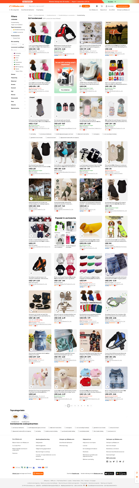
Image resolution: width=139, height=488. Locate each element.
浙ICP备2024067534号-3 (110, 485)
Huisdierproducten (51, 15)
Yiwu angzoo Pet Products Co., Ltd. (88, 248)
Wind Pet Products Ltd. (34, 361)
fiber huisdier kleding (98, 431)
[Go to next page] (91, 405)
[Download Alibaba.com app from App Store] (109, 473)
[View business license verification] (84, 485)
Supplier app (75, 473)
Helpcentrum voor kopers (89, 442)
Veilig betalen (39, 442)
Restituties (85, 451)
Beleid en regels (40, 459)
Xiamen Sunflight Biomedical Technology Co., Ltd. (65, 172)
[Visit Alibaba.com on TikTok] (123, 461)
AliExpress (46, 480)
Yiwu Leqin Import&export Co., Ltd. (62, 321)
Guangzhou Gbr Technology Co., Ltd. (38, 284)
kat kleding (33, 134)
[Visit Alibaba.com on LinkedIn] (110, 461)
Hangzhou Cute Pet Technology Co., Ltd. (115, 321)
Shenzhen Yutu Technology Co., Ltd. (88, 173)
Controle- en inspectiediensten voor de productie (46, 455)
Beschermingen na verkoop (43, 451)
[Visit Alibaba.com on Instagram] (117, 461)
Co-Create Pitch (16, 445)
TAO (82, 480)
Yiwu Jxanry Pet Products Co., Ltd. (88, 91)
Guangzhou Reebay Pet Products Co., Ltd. (64, 284)
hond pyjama (96, 134)
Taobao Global (76, 480)
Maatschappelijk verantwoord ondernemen (19, 449)
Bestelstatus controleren (112, 448)
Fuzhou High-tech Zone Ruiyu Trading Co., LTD (91, 128)
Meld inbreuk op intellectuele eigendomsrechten (90, 455)
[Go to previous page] (65, 405)
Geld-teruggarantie (40, 445)
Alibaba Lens (15, 473)
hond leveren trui (112, 431)
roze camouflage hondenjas (110, 134)
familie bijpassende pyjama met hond (64, 134)
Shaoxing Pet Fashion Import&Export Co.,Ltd (65, 128)
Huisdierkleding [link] (81, 15)
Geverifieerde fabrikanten (65, 442)
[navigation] (18, 211)
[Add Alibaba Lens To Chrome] (38, 473)
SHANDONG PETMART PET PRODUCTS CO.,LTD (65, 360)
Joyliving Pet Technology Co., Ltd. (113, 360)
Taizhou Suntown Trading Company (114, 173)
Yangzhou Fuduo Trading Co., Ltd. (37, 209)
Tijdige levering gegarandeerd (43, 448)
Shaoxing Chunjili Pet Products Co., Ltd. (115, 53)
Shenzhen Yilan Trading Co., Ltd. (87, 209)
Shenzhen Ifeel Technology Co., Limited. (39, 91)
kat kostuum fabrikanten (45, 134)
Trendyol (86, 480)
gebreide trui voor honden (37, 137)
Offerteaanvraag (63, 445)
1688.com (53, 480)
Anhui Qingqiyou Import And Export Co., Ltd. (116, 210)
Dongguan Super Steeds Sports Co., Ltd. (64, 53)
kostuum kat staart (51, 137)
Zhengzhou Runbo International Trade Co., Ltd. (40, 173)
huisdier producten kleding (51, 431)
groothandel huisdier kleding (68, 431)
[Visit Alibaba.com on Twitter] (114, 461)
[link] (137, 473)
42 (87, 405)
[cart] (102, 6)
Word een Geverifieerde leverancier (115, 451)
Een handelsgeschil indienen (90, 448)
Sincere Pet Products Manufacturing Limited (40, 324)
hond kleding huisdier (84, 431)
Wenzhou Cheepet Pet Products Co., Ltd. (39, 128)
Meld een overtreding (88, 459)
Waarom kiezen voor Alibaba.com (20, 442)
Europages (93, 480)
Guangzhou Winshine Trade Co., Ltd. (89, 52)
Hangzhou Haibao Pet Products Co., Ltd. (115, 128)
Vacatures (14, 453)
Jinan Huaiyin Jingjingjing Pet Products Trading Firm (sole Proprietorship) (40, 246)
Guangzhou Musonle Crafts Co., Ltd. (114, 284)
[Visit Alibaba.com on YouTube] (120, 461)
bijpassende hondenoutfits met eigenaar (70, 137)
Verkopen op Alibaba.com (112, 442)
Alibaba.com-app (98, 473)
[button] (80, 6)
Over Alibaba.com (17, 439)
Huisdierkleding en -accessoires (67, 15)
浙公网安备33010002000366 (95, 485)
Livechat (85, 445)
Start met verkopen (111, 445)
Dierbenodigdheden (39, 15)
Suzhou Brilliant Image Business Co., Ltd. (39, 52)
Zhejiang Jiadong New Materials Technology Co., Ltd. (116, 246)
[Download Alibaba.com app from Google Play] (121, 473)
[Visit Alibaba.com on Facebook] (107, 461)
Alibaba (30, 15)
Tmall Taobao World (61, 480)
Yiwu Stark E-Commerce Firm (87, 360)
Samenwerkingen (110, 454)
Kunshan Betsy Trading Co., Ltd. (87, 285)
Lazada (69, 480)
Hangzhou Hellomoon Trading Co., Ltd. (89, 322)
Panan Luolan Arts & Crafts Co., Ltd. (114, 91)
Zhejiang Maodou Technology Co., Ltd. (63, 209)
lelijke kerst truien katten (83, 134)
